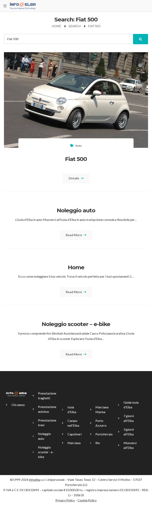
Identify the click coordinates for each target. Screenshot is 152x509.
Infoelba (34, 479)
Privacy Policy (65, 500)
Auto (78, 145)
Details (74, 178)
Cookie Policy (87, 500)
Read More (74, 235)
